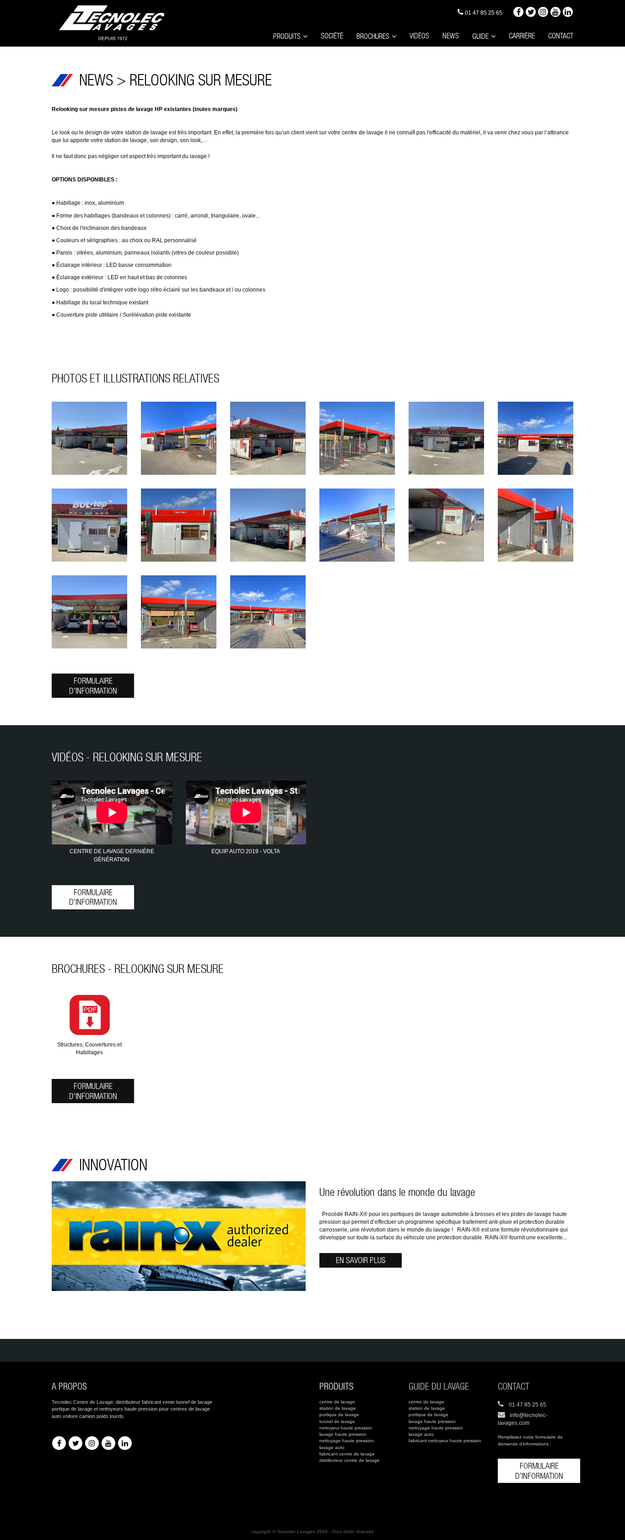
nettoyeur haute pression (345, 1427)
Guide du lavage (439, 1386)
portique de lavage (339, 1414)
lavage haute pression (342, 1434)
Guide (480, 36)
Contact (560, 36)
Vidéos (419, 36)
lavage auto (332, 1447)
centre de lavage (337, 1401)
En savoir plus (361, 1260)
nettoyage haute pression (346, 1440)
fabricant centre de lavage (347, 1453)
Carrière (522, 36)
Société (332, 36)
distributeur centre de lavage (349, 1460)
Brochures (372, 36)
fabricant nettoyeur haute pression (445, 1440)
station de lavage (337, 1408)
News (450, 36)
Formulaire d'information (93, 686)
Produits (287, 36)
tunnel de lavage (337, 1421)
